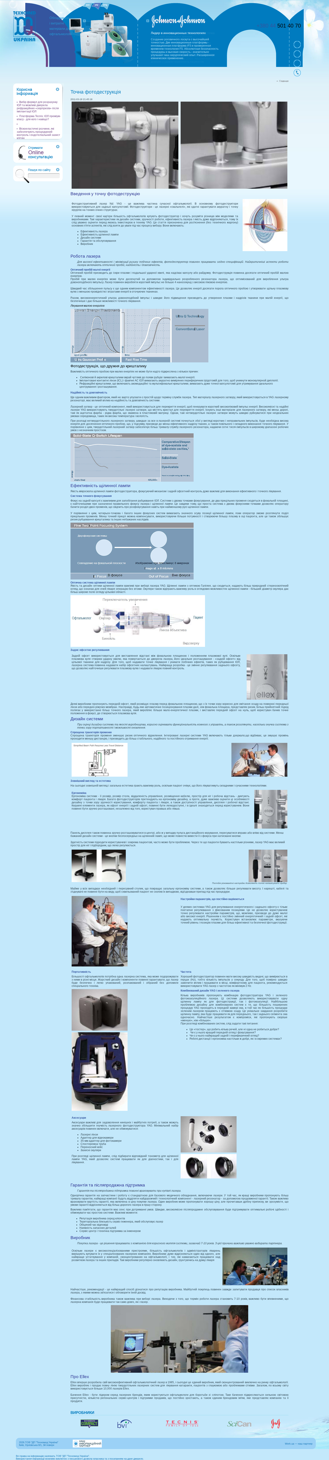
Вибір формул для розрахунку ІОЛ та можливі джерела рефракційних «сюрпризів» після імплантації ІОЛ (38, 106)
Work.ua (289, 1443)
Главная (283, 81)
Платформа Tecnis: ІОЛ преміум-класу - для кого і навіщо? (39, 118)
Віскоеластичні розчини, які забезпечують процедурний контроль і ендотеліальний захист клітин (38, 133)
